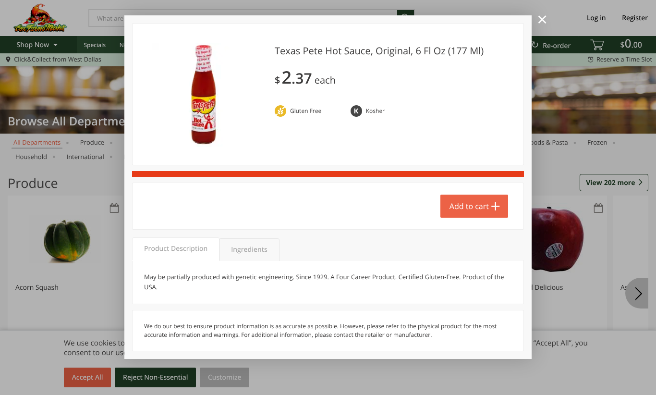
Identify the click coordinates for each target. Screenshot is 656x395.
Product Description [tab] (175, 248)
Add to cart (469, 206)
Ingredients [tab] (249, 249)
